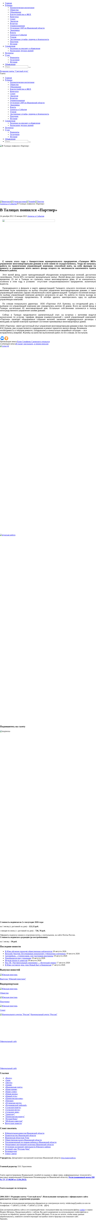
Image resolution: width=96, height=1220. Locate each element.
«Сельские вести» (12, 1110)
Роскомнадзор (11, 1151)
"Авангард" (10, 1114)
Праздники (5, 1002)
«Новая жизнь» (11, 1094)
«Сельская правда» (13, 1107)
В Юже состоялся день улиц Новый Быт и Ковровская (28, 965)
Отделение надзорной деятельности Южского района (28, 1147)
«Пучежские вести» (13, 1103)
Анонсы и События (8, 204)
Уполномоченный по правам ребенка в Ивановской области (30, 1142)
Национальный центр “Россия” (43, 1014)
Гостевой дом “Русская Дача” (17, 1149)
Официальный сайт (8, 1041)
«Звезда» (8, 1082)
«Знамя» (8, 1085)
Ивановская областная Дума (17, 1138)
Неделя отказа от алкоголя (16, 960)
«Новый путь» (11, 1096)
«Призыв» (9, 1101)
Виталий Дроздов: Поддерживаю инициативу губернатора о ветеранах (35, 954)
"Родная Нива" (11, 1119)
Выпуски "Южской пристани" (13, 979)
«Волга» (8, 1078)
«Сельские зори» (12, 1112)
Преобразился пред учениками (18, 958)
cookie (82, 1210)
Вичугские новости (13, 1123)
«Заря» (8, 1080)
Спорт (2, 1010)
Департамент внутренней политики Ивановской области (29, 1144)
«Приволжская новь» (14, 1098)
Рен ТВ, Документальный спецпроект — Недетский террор (30, 963)
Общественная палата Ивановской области (23, 1140)
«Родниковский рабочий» (16, 1105)
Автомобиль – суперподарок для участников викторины (29, 956)
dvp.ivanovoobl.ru (68, 1158)
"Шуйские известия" (14, 1121)
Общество (4, 993)
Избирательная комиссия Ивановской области (24, 1133)
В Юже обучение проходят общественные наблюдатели (28, 951)
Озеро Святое (11, 1154)
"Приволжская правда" (15, 1116)
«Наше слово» (11, 1092)
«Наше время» (11, 1089)
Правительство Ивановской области (20, 1135)
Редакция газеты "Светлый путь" (14, 71)
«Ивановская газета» (14, 1087)
